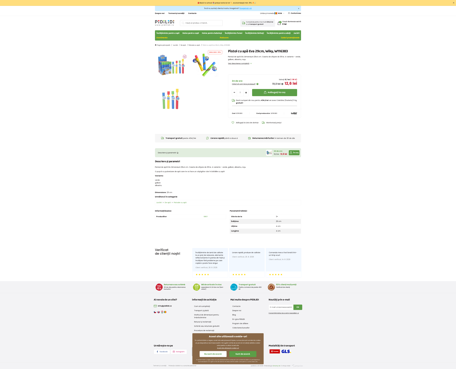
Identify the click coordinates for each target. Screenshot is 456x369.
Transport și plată (201, 310)
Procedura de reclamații (204, 330)
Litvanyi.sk (276, 366)
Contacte (192, 13)
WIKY (206, 216)
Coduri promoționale (290, 37)
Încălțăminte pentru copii (168, 33)
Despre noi (159, 13)
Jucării (296, 33)
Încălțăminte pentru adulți (279, 33)
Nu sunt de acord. (213, 354)
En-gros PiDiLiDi (238, 319)
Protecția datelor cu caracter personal (182, 366)
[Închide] (453, 3)
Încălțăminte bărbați (254, 33)
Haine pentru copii (190, 33)
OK (297, 307)
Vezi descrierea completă (238, 63)
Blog (234, 315)
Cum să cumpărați (202, 306)
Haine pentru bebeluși (212, 33)
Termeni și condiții (176, 13)
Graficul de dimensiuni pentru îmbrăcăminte (206, 316)
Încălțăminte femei (233, 33)
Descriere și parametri (167, 153)
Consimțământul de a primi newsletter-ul (284, 313)
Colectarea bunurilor (240, 328)
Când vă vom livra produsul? (244, 84)
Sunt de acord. (242, 354)
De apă (183, 45)
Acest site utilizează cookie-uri (228, 348)
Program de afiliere (240, 323)
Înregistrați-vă (246, 8)
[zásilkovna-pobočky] (275, 352)
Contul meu (296, 13)
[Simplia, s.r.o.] (297, 366)
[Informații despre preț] (282, 84)
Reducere (224, 37)
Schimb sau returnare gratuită (206, 326)
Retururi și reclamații (202, 322)
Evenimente (162, 37)
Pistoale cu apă (194, 45)
